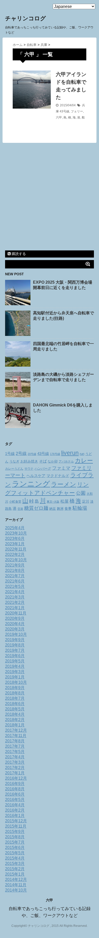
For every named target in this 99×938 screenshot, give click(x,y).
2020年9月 (15, 618)
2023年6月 (15, 538)
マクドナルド (57, 476)
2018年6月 (15, 704)
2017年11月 (15, 736)
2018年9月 (15, 688)
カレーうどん (14, 468)
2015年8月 (15, 837)
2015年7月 (15, 842)
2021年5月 (15, 586)
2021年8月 (15, 570)
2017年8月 (15, 741)
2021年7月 (15, 576)
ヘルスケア (35, 476)
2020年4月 (15, 624)
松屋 (64, 501)
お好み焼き (29, 461)
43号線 (64, 111)
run (82, 454)
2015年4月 (15, 858)
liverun (70, 453)
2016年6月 (15, 794)
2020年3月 (15, 629)
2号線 (21, 453)
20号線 (32, 453)
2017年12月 (16, 730)
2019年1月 (15, 677)
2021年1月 (15, 608)
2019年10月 (16, 634)
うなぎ (14, 461)
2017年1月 (15, 773)
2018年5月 (15, 709)
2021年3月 (15, 597)
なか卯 (53, 461)
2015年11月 (15, 826)
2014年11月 (15, 885)
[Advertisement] (49, 197)
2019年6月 (15, 656)
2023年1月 (15, 544)
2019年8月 (15, 645)
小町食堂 (15, 501)
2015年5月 (15, 853)
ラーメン (63, 484)
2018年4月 (15, 714)
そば (43, 461)
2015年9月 (15, 831)
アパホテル (66, 461)
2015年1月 (15, 874)
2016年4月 (15, 805)
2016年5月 (15, 799)
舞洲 (60, 508)
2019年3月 (15, 672)
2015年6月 (15, 847)
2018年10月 (16, 682)
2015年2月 (15, 869)
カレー (84, 460)
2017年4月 (15, 757)
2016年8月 (15, 789)
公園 (81, 493)
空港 (20, 508)
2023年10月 (16, 533)
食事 (68, 508)
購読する (18, 254)
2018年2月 (15, 720)
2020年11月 (15, 613)
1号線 (10, 454)
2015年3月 (15, 863)
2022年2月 (15, 554)
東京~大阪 (53, 501)
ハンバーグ (43, 468)
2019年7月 (15, 650)
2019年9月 (15, 640)
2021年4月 (15, 592)
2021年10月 (16, 560)
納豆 (52, 508)
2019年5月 (15, 661)
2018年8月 (15, 693)
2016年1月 (15, 815)
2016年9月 (15, 783)
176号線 (55, 453)
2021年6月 (15, 581)
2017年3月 (15, 762)
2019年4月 (15, 666)
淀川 (85, 501)
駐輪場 (80, 508)
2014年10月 (16, 890)
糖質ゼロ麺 (36, 508)
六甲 (59, 117)
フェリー (77, 111)
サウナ (29, 468)
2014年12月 (16, 879)
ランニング (31, 484)
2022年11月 (15, 549)
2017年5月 (15, 751)
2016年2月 (15, 810)
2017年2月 (15, 767)
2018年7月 (15, 698)
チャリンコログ (25, 18)
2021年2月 (15, 602)
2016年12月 (16, 778)
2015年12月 (16, 821)
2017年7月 (15, 746)
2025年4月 (15, 528)
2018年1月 (15, 725)
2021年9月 (15, 565)
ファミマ (61, 468)
